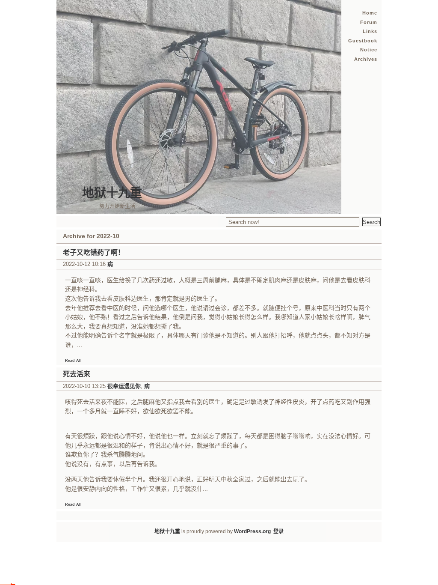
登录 (278, 531)
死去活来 (76, 374)
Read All (73, 360)
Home (369, 12)
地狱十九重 (112, 193)
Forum (368, 22)
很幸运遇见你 (124, 386)
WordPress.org (252, 531)
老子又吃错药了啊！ (93, 252)
